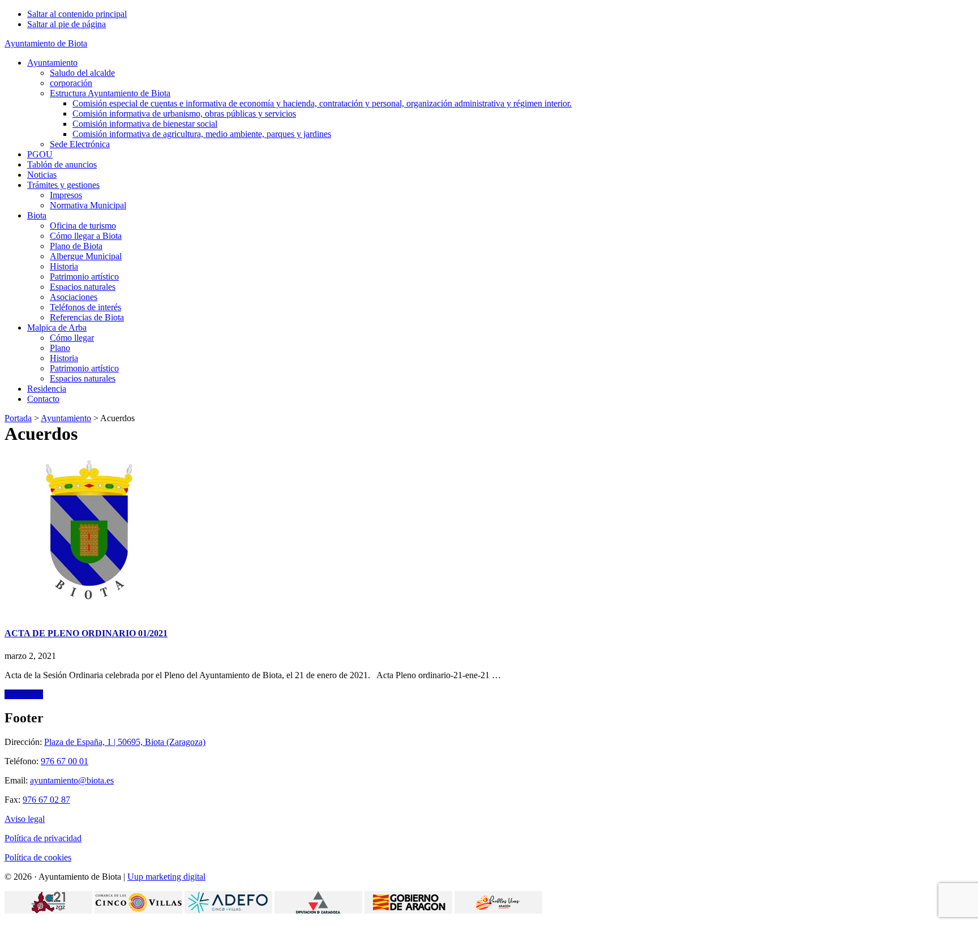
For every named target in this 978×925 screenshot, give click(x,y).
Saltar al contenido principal (77, 14)
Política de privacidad (43, 838)
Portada (18, 418)
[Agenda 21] (48, 910)
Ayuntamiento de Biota (46, 43)
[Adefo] (228, 910)
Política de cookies (38, 857)
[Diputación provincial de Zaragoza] (318, 910)
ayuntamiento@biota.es (72, 780)
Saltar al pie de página (66, 24)
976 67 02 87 (46, 799)
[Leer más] (24, 694)
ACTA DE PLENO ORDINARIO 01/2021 (86, 633)
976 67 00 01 (64, 761)
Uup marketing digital (166, 876)
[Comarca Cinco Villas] (138, 910)
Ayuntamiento (66, 418)
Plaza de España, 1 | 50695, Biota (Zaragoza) (124, 742)
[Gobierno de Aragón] (408, 910)
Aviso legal (25, 819)
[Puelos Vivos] (498, 910)
